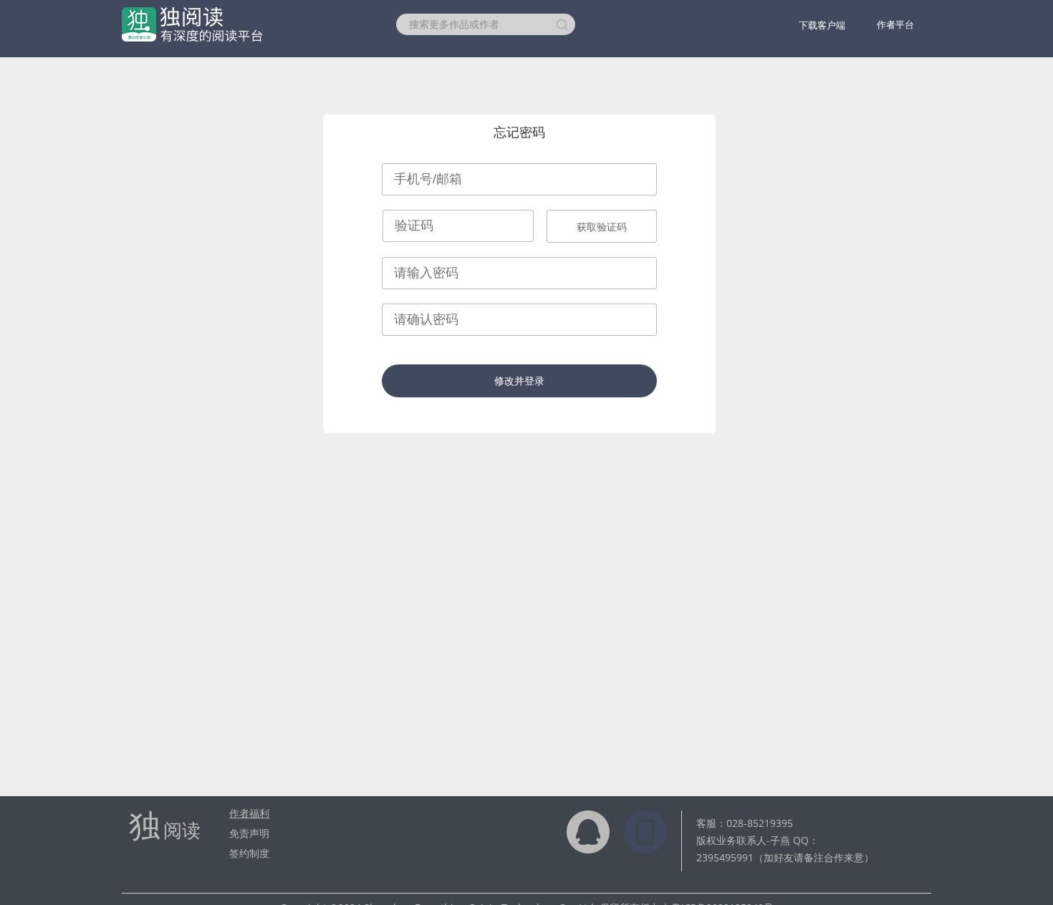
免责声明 (249, 833)
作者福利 (249, 813)
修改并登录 (519, 381)
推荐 (309, 24)
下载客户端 (822, 25)
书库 (357, 24)
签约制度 (249, 853)
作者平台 (895, 24)
